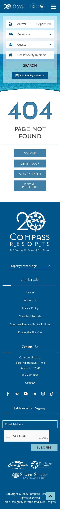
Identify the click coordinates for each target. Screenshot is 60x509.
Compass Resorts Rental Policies (30, 324)
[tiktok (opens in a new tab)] (52, 394)
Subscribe (44, 447)
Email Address (14, 424)
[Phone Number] (33, 6)
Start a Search (30, 174)
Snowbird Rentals (30, 316)
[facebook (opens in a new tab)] (8, 394)
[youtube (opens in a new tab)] (26, 394)
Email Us (30, 383)
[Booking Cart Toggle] (41, 7)
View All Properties (30, 185)
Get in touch (30, 163)
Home (30, 292)
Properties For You (30, 332)
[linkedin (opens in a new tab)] (34, 394)
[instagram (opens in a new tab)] (43, 394)
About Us (30, 300)
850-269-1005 (30, 375)
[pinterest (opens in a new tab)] (17, 394)
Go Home (30, 153)
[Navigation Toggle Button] (53, 6)
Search (30, 65)
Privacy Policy (30, 308)
